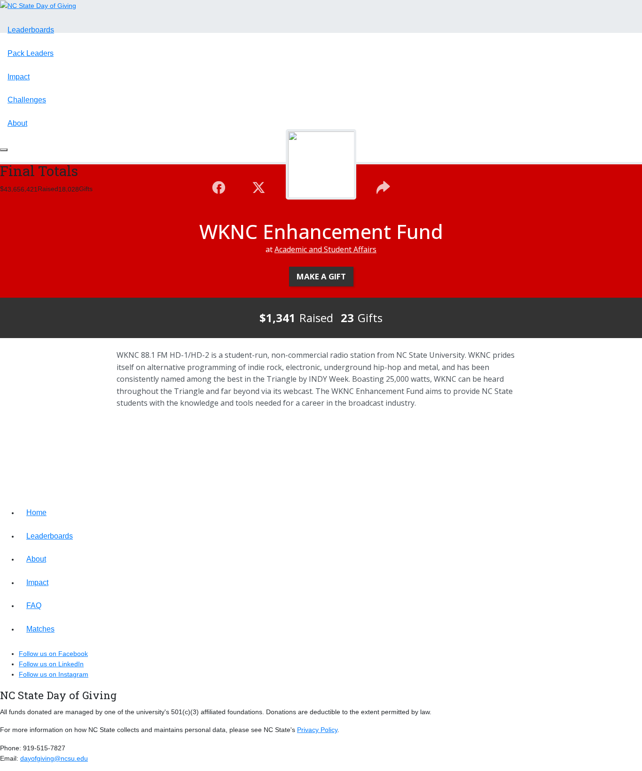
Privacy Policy (317, 729)
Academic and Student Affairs (325, 249)
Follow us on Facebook (53, 653)
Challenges (27, 100)
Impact (19, 77)
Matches (40, 629)
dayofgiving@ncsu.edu (54, 758)
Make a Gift (321, 276)
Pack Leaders (31, 53)
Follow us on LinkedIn (51, 664)
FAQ (33, 605)
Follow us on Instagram (53, 674)
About (17, 123)
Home (36, 513)
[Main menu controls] (4, 149)
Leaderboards (31, 30)
